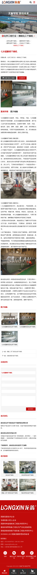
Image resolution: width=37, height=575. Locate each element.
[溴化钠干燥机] (9, 467)
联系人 (3, 382)
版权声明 (27, 566)
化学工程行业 (10, 36)
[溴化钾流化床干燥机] (27, 467)
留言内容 (4, 395)
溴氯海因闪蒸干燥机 (12, 355)
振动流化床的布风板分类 (9, 433)
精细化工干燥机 (26, 36)
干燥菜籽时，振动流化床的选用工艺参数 (14, 445)
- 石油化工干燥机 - (24, 43)
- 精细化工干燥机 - (18, 45)
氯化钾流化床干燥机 (27, 493)
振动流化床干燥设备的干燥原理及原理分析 (14, 423)
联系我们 (3, 538)
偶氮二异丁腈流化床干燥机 (14, 351)
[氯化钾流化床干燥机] (27, 485)
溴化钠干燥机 (9, 475)
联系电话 (4, 389)
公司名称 (4, 376)
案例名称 (4, 370)
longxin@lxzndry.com (11, 544)
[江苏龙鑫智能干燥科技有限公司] (11, 2)
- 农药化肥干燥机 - (11, 41)
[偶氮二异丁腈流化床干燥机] (9, 485)
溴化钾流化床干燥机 (27, 475)
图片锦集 (14, 112)
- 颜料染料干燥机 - (11, 43)
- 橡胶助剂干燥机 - (24, 41)
